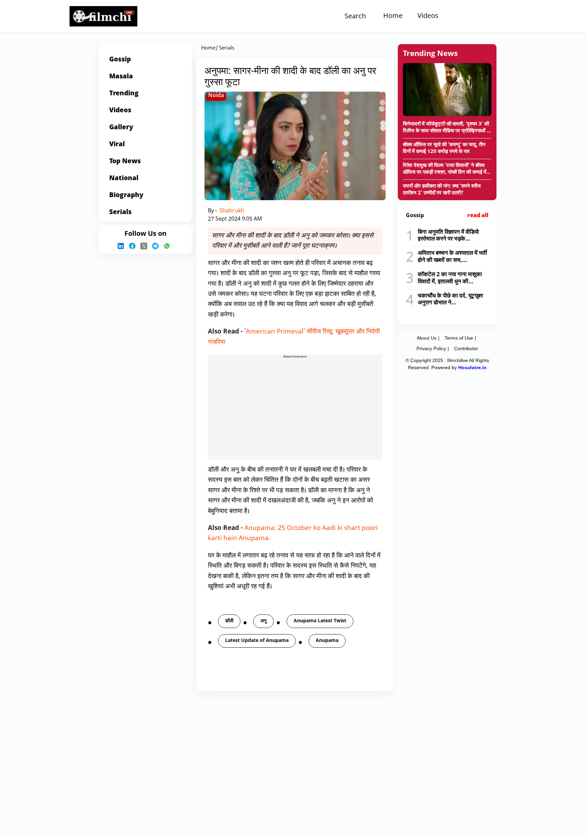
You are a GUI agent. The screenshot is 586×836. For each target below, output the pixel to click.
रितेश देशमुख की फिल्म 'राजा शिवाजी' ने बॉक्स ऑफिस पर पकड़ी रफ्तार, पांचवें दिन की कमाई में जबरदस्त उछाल (444, 169)
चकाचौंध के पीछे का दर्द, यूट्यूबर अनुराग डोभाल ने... (450, 299)
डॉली (229, 621)
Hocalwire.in (472, 367)
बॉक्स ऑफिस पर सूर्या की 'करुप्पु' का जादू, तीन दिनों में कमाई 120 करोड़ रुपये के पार (444, 148)
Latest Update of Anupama (257, 641)
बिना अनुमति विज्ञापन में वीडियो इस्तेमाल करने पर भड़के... (448, 236)
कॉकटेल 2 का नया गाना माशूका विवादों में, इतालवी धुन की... (450, 278)
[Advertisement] (27, 269)
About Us (426, 338)
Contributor (466, 348)
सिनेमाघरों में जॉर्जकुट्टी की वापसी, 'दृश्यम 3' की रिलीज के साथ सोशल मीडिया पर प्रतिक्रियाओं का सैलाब (447, 128)
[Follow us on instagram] (122, 246)
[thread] (157, 246)
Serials (226, 48)
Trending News (430, 54)
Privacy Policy (431, 348)
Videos (427, 16)
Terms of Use (459, 338)
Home (393, 16)
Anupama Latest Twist (320, 621)
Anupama (327, 641)
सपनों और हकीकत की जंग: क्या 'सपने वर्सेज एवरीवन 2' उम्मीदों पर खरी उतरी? (442, 189)
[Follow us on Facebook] (134, 246)
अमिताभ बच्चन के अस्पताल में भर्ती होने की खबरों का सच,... (452, 257)
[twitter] (145, 246)
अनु (263, 621)
